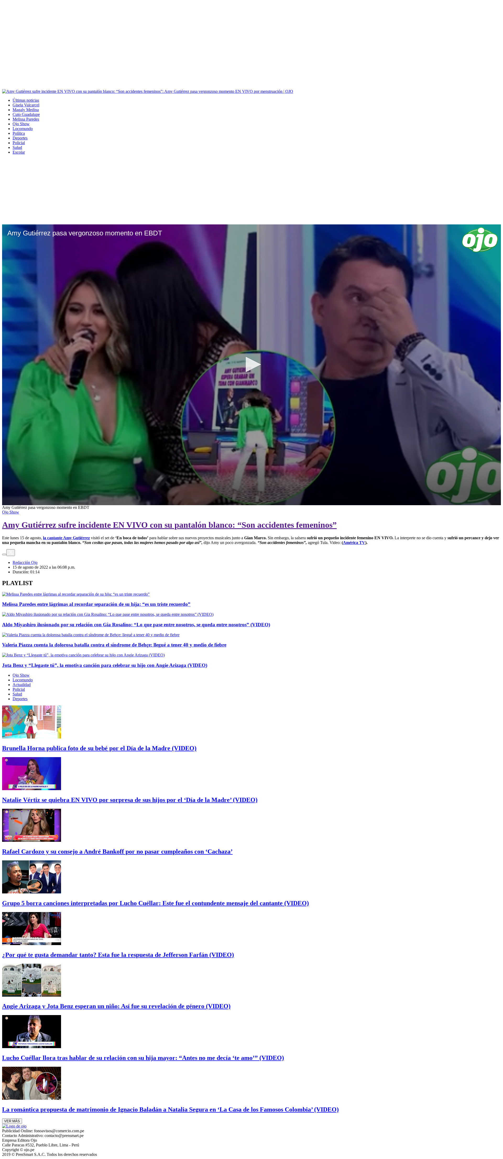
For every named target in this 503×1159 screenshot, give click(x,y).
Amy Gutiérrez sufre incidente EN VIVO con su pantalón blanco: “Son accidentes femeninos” (169, 525)
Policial (19, 143)
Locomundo (23, 128)
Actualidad (22, 684)
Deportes (20, 138)
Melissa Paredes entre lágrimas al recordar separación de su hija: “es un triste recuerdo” (96, 604)
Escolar (19, 152)
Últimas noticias (26, 100)
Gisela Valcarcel (26, 105)
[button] (251, 364)
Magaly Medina (26, 109)
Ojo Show (21, 124)
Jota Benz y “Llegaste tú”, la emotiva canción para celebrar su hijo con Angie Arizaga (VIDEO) (104, 665)
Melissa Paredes (26, 119)
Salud (17, 147)
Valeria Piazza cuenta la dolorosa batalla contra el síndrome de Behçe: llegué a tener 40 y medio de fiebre (114, 645)
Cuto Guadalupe (26, 114)
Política (19, 133)
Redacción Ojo (25, 562)
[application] (251, 364)
